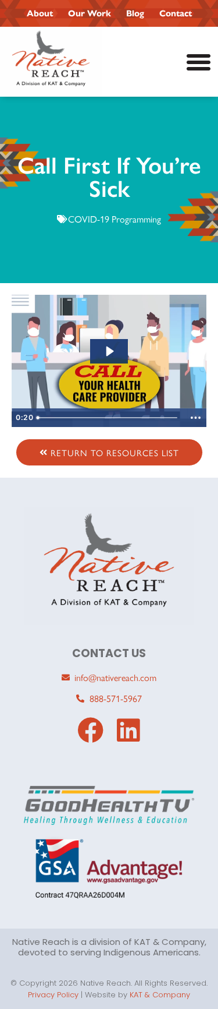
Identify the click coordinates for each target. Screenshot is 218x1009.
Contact (175, 13)
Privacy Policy (53, 994)
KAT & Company (160, 994)
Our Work (89, 13)
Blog (135, 13)
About (40, 13)
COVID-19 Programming (114, 218)
